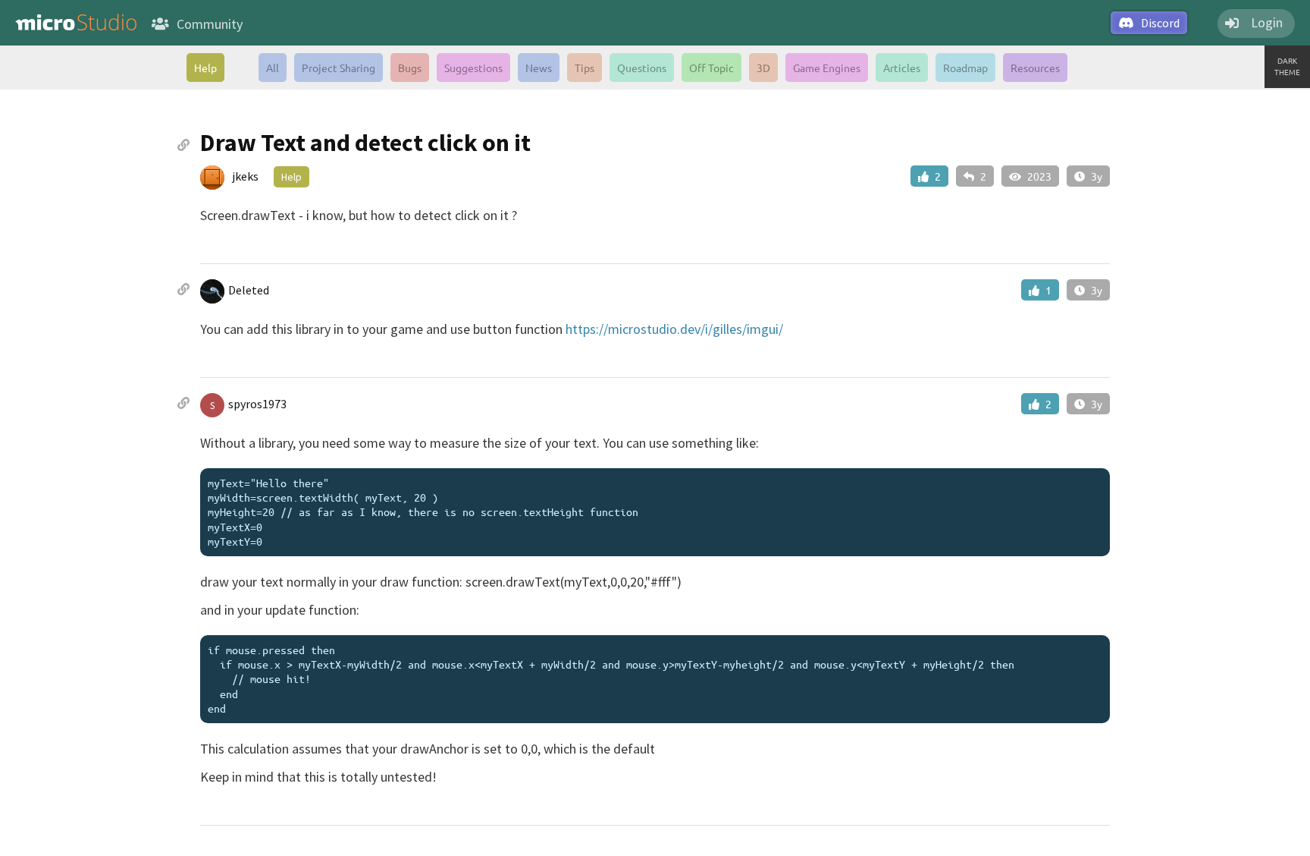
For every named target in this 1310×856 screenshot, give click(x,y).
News (538, 67)
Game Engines (826, 67)
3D (763, 67)
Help (205, 67)
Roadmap (965, 67)
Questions (641, 67)
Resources (1035, 67)
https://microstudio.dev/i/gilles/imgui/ (674, 329)
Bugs (410, 67)
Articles (901, 67)
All (272, 67)
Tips (584, 67)
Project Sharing (338, 67)
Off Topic (711, 67)
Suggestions (473, 67)
